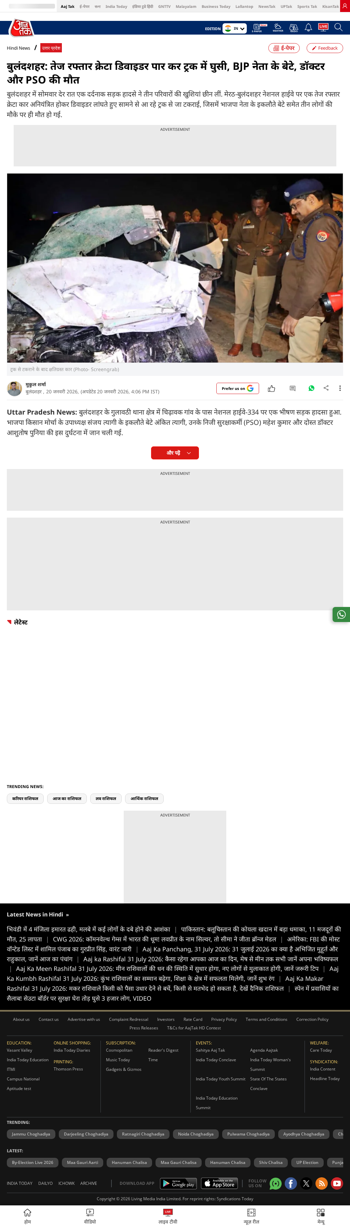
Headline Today (325, 1078)
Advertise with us (84, 1019)
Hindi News (18, 48)
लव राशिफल (106, 798)
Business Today (216, 6)
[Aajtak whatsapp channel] (276, 1184)
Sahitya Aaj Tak (210, 1050)
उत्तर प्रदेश (51, 48)
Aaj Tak (68, 6)
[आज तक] (22, 28)
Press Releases (144, 1028)
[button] (321, 1217)
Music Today (118, 1060)
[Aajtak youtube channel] (337, 1183)
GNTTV (164, 6)
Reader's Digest (163, 1050)
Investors (166, 1019)
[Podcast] (294, 28)
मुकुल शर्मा (36, 384)
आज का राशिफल (67, 798)
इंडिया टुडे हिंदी (142, 6)
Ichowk (66, 1183)
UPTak (286, 6)
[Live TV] (323, 29)
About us (21, 1019)
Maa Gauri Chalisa (179, 1162)
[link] (344, 5)
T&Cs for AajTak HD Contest (194, 1028)
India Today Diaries (72, 1050)
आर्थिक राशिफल (144, 798)
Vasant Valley (19, 1050)
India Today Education (28, 1060)
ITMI (11, 1069)
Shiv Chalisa (271, 1162)
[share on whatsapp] (341, 614)
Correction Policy (312, 1019)
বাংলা (97, 6)
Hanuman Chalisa (129, 1162)
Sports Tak (307, 6)
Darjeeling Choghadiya (86, 1134)
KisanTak (330, 6)
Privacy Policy (224, 1019)
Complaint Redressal (128, 1019)
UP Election (307, 1162)
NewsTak (266, 6)
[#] (311, 390)
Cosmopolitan (119, 1050)
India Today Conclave (216, 1060)
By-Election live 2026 (32, 1162)
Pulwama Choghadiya (248, 1134)
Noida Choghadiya (196, 1134)
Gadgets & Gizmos (124, 1069)
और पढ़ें (173, 453)
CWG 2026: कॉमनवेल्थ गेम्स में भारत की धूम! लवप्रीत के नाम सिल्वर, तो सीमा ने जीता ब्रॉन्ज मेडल (168, 939)
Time (153, 1060)
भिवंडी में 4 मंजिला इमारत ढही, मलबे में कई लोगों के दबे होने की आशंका (92, 929)
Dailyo (45, 1183)
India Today (116, 6)
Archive (88, 1183)
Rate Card (193, 1019)
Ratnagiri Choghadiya (143, 1134)
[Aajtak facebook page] (291, 1183)
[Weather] (278, 29)
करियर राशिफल (25, 798)
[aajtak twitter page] (306, 1183)
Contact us (49, 1019)
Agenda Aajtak (264, 1050)
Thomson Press (68, 1069)
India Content (322, 1069)
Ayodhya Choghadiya (303, 1134)
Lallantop (244, 6)
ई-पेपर (85, 6)
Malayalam (186, 6)
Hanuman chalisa (227, 1162)
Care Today (321, 1050)
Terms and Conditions (266, 1019)
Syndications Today (235, 1199)
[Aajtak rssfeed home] (321, 1183)
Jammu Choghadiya (31, 1134)
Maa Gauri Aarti (82, 1162)
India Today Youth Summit (220, 1079)
